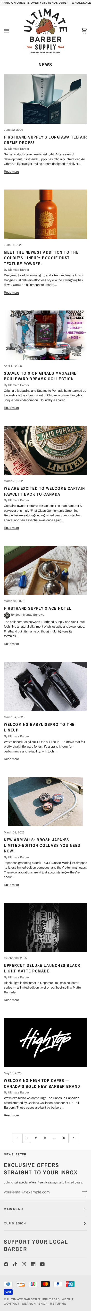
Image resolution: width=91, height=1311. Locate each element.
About (67, 1299)
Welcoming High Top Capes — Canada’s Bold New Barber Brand (42, 1083)
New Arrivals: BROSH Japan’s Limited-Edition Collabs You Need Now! (42, 845)
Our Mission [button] (15, 1223)
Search (29, 1303)
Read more (11, 171)
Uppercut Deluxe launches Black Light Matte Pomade (42, 968)
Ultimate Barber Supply (29, 1299)
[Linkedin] (33, 1264)
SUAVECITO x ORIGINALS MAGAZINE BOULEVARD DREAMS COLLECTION (40, 375)
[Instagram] (24, 1264)
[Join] (83, 1191)
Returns (58, 1303)
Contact (12, 1303)
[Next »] (73, 1138)
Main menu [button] (13, 1209)
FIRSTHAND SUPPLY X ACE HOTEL (38, 608)
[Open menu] (11, 31)
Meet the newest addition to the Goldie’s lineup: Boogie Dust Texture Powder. (41, 257)
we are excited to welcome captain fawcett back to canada (44, 491)
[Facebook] (6, 1264)
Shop (43, 1303)
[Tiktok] (15, 1264)
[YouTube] (42, 1264)
